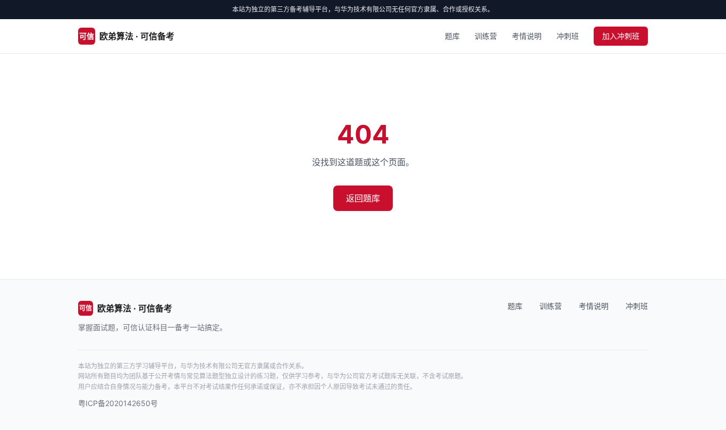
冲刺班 (567, 35)
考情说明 (527, 35)
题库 (452, 35)
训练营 (486, 35)
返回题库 (363, 198)
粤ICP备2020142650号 (118, 403)
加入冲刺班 (620, 35)
